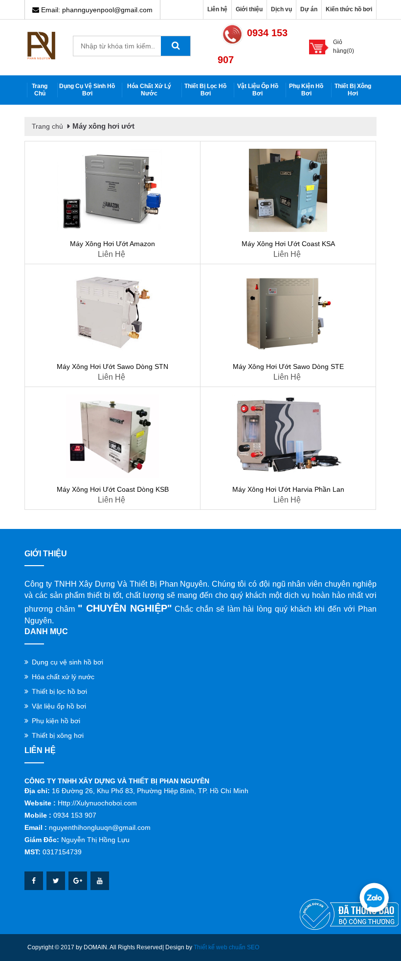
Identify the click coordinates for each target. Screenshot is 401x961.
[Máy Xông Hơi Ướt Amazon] (112, 190)
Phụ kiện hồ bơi (306, 90)
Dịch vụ (281, 9)
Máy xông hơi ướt (103, 126)
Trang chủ (39, 90)
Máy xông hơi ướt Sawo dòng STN (112, 366)
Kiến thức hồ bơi (349, 9)
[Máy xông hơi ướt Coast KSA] (288, 190)
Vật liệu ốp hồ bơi (257, 90)
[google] (77, 880)
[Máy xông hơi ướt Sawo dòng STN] (112, 313)
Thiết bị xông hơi (352, 90)
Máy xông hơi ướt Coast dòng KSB (113, 489)
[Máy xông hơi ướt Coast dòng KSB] (112, 436)
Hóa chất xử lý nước (149, 90)
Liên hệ (217, 9)
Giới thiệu (249, 9)
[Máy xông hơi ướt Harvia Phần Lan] (288, 436)
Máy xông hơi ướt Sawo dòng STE (288, 366)
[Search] (175, 46)
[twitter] (55, 880)
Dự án (308, 9)
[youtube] (99, 880)
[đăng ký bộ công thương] (349, 914)
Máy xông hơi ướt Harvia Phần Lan (288, 489)
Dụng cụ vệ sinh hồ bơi (87, 90)
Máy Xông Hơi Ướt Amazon (112, 244)
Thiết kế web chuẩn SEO (226, 947)
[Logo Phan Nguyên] (41, 45)
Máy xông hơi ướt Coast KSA (288, 244)
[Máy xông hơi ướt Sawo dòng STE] (288, 313)
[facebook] (33, 880)
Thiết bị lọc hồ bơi (205, 90)
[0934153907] (374, 897)
